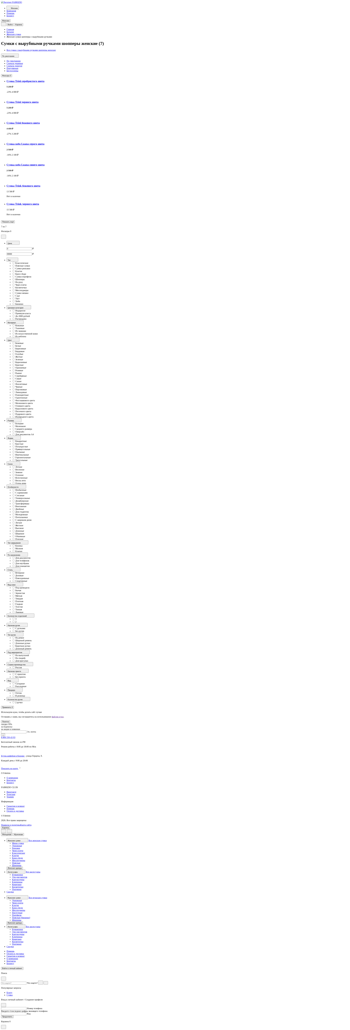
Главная (10, 29)
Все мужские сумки (38, 898)
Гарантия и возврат (16, 806)
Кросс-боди (20, 274)
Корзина (18, 25)
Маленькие (20, 426)
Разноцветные (22, 395)
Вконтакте (11, 792)
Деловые (19, 575)
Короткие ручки (22, 646)
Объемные (20, 536)
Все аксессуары (33, 872)
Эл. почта (31, 732)
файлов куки (58, 717)
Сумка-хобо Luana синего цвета (26, 164)
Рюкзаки (16, 848)
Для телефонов (22, 560)
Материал (12, 323)
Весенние (19, 469)
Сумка (10, 995)
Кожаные (19, 325)
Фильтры (5, 21)
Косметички (21, 287)
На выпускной (22, 655)
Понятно (5, 722)
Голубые (19, 354)
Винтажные (20, 506)
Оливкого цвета (22, 406)
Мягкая (18, 596)
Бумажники (17, 874)
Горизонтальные (23, 457)
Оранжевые (20, 368)
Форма (11, 438)
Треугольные (21, 460)
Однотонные (21, 398)
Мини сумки (18, 843)
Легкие (18, 523)
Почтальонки (21, 517)
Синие (18, 381)
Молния (19, 548)
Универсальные (22, 498)
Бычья (18, 590)
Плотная (19, 601)
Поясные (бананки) (21, 917)
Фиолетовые (21, 384)
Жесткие (19, 525)
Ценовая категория (16, 308)
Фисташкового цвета (25, 400)
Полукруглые (21, 446)
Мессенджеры (21, 290)
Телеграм (11, 794)
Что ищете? (32, 983)
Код (28, 1014)
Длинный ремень (23, 649)
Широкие (19, 533)
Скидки (10, 892)
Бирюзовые (20, 348)
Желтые (19, 357)
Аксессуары (13, 872)
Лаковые (19, 612)
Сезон (10, 464)
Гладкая (19, 604)
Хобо (17, 301)
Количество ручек (15, 700)
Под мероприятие (15, 652)
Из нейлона (20, 336)
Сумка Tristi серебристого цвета (25, 81)
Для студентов (22, 512)
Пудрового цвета (23, 414)
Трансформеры (22, 503)
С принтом (20, 674)
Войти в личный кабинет (12, 968)
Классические (21, 263)
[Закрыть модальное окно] (3, 237)
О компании (12, 778)
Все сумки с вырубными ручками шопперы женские (31, 50)
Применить (7, 707)
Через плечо (21, 285)
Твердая (19, 598)
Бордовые (19, 351)
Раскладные (20, 686)
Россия (18, 667)
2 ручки (19, 702)
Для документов (22, 558)
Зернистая (20, 593)
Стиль (10, 570)
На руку (19, 282)
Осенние (19, 475)
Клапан (18, 551)
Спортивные (21, 581)
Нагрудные (17, 913)
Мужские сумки (14, 898)
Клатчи (18, 271)
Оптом (18, 693)
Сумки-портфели (23, 277)
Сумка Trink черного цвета (23, 204)
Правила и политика (10, 825)
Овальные (20, 452)
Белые (18, 346)
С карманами (21, 493)
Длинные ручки (22, 643)
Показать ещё (8, 222)
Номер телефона (34, 1008)
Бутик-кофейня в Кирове (13, 756)
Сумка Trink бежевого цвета (23, 185)
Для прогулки (21, 661)
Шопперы (20, 279)
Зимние (18, 472)
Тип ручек (12, 635)
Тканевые (19, 328)
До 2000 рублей (22, 316)
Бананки (19, 304)
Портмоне (16, 889)
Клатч (9, 992)
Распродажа (20, 319)
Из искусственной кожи (26, 334)
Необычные (20, 490)
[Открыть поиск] (3, 24)
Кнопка (18, 546)
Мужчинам (18, 834)
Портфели (16, 915)
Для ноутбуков (22, 563)
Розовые (19, 370)
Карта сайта (25, 825)
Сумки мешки (21, 293)
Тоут (17, 298)
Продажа (12, 690)
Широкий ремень (23, 640)
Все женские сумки (38, 840)
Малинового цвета (24, 403)
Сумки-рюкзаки (22, 268)
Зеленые (19, 359)
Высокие (19, 528)
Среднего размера (23, 429)
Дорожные (17, 846)
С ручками (20, 628)
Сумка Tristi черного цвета (23, 102)
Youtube (10, 797)
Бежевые (19, 343)
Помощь (10, 13)
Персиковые (21, 389)
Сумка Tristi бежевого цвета (23, 122)
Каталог (10, 32)
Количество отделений (17, 616)
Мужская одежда (15, 923)
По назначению (14, 555)
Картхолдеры (18, 879)
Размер (11, 421)
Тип (9, 260)
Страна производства (17, 665)
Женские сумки (14, 34)
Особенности (13, 487)
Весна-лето (20, 480)
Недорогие (20, 310)
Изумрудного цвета (24, 417)
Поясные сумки (22, 266)
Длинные (19, 531)
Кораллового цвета (24, 408)
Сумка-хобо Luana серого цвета (25, 143)
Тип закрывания (14, 543)
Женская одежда (15, 868)
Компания (11, 11)
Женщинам (6, 834)
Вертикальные (22, 455)
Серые (18, 378)
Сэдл (17, 296)
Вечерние (19, 573)
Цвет (10, 340)
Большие (19, 423)
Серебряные (21, 376)
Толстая (19, 607)
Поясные (16, 863)
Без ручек (19, 631)
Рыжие (18, 373)
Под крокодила (22, 588)
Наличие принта (14, 671)
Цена (10, 243)
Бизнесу (10, 16)
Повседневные (22, 578)
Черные (18, 387)
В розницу (20, 696)
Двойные (19, 509)
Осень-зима (20, 483)
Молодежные (21, 514)
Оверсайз (19, 432)
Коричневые (21, 362)
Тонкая (18, 609)
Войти (10, 25)
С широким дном (23, 520)
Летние (18, 467)
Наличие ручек (14, 625)
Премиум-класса (23, 313)
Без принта (20, 677)
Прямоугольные (22, 449)
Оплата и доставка (15, 811)
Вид (9, 681)
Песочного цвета (23, 411)
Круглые (19, 444)
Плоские (19, 539)
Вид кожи (12, 585)
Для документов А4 (24, 434)
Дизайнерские (22, 501)
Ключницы (17, 882)
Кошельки (16, 884)
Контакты (11, 780)
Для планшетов (22, 566)
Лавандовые (21, 392)
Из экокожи (20, 331)
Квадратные (21, 441)
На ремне (19, 638)
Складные (20, 683)
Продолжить (7, 1017)
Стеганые (19, 495)
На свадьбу (20, 658)
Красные (19, 365)
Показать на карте (9, 768)
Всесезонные (21, 478)
